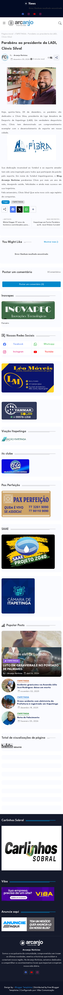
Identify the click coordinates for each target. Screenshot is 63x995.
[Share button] (33, 209)
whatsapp (49, 344)
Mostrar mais (50, 242)
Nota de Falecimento (28, 717)
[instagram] (28, 14)
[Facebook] (13, 209)
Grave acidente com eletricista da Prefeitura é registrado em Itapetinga (37, 702)
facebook (18, 344)
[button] (60, 23)
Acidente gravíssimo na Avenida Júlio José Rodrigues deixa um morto (37, 686)
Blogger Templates (23, 987)
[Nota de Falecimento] (8, 718)
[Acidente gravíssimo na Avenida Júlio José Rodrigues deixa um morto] (8, 685)
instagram (18, 352)
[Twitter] (20, 209)
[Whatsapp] (26, 209)
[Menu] (4, 23)
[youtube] (34, 14)
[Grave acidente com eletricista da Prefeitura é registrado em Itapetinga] (8, 702)
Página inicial (7, 34)
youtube (49, 352)
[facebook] (23, 14)
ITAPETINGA (20, 34)
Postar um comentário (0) (31, 284)
